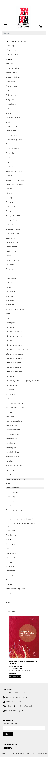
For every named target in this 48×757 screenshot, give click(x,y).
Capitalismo (11, 104)
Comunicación (12, 131)
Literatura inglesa (13, 363)
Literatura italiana (13, 367)
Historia (9, 287)
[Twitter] (10, 748)
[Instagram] (4, 748)
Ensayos (9, 224)
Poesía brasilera (13, 488)
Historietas (10, 291)
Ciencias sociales (13, 117)
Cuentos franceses (14, 171)
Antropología (11, 86)
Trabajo (9, 562)
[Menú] (5, 25)
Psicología (10, 531)
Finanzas (10, 265)
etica (8, 598)
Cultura (9, 175)
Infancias (10, 300)
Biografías (10, 100)
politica (9, 606)
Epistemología (12, 233)
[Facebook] (7, 748)
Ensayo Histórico (13, 216)
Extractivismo (12, 242)
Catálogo (11, 46)
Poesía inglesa (12, 497)
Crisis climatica (12, 149)
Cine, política (11, 126)
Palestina (10, 470)
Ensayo (9, 211)
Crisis (8, 144)
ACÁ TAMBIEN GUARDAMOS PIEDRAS (23, 662)
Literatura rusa (12, 376)
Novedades (12, 50)
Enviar (7, 734)
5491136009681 (21, 697)
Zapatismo (10, 575)
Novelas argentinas (14, 465)
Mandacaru (18, 668)
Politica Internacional (15, 510)
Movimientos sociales (15, 407)
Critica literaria (12, 153)
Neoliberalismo (12, 425)
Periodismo (11, 474)
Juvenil (9, 318)
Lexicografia (11, 323)
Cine (8, 122)
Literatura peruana (14, 372)
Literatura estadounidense (17, 349)
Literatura (10, 327)
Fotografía (10, 269)
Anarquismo (11, 73)
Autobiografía (12, 95)
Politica (9, 506)
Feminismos (11, 247)
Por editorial (12, 55)
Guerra (9, 282)
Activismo (10, 64)
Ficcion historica (13, 251)
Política (9, 515)
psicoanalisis (11, 611)
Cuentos (9, 166)
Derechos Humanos (15, 180)
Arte (7, 91)
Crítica (8, 158)
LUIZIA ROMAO (18, 666)
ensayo (9, 593)
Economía (10, 202)
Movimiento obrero (14, 403)
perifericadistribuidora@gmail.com (20, 706)
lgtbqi (8, 602)
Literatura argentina (14, 332)
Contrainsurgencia (14, 140)
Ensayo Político (12, 220)
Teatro (8, 548)
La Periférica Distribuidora (14, 693)
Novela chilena (12, 434)
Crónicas (9, 162)
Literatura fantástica (14, 354)
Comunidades (12, 135)
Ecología (9, 198)
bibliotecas (10, 584)
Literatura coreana (14, 345)
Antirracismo (11, 82)
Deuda (9, 189)
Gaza (8, 274)
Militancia (10, 399)
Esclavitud (10, 238)
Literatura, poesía (13, 385)
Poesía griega (12, 492)
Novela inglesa (12, 452)
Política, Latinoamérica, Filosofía (20, 519)
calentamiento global (15, 589)
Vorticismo (10, 571)
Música (9, 412)
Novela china (11, 439)
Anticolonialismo (13, 77)
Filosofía (9, 256)
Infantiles (10, 305)
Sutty (44, 753)
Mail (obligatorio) (10, 724)
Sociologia (10, 544)
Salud (8, 540)
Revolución (11, 535)
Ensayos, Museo (13, 229)
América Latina (12, 68)
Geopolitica (11, 278)
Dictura (9, 193)
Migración (10, 394)
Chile (8, 108)
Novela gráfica (12, 448)
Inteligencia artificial (15, 309)
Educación (10, 207)
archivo (9, 580)
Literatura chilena (13, 341)
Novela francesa (13, 443)
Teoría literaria (12, 557)
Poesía (9, 483)
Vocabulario (11, 566)
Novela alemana (13, 430)
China (8, 113)
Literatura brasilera (14, 336)
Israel (8, 314)
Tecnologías (11, 553)
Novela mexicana (13, 457)
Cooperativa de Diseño (21, 753)
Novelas (9, 461)
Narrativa (10, 416)
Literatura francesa (14, 358)
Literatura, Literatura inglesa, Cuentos (22, 381)
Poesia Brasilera (13, 479)
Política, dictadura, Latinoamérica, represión (20, 524)
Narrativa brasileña (14, 421)
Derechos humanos (14, 184)
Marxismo (10, 390)
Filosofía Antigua (13, 260)
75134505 (18, 702)
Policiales (10, 501)
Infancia (9, 296)
